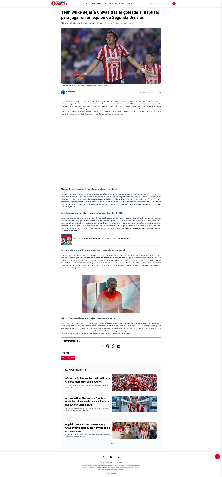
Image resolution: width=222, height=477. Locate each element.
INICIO (87, 3)
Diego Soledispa (71, 91)
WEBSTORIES (112, 3)
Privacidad (119, 462)
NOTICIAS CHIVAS (96, 3)
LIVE (105, 3)
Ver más (111, 443)
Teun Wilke (71, 358)
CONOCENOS (130, 3)
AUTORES (121, 3)
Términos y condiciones (107, 462)
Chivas (64, 358)
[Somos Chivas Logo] (59, 3)
